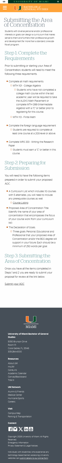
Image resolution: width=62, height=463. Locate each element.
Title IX (11, 380)
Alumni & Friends (16, 392)
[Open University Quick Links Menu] (58, 1)
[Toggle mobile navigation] (5, 7)
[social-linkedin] (26, 429)
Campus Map (14, 413)
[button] (55, 454)
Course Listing (20, 203)
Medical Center (15, 395)
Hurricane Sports (16, 398)
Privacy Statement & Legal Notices (23, 446)
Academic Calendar (17, 373)
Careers (11, 402)
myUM (11, 367)
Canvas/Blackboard (17, 377)
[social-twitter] (20, 428)
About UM (12, 363)
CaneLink (12, 370)
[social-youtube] (31, 429)
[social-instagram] (15, 429)
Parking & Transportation (20, 417)
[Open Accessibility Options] (4, 1)
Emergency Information (18, 443)
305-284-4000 (15, 352)
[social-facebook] (10, 429)
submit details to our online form (34, 458)
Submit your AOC (14, 284)
